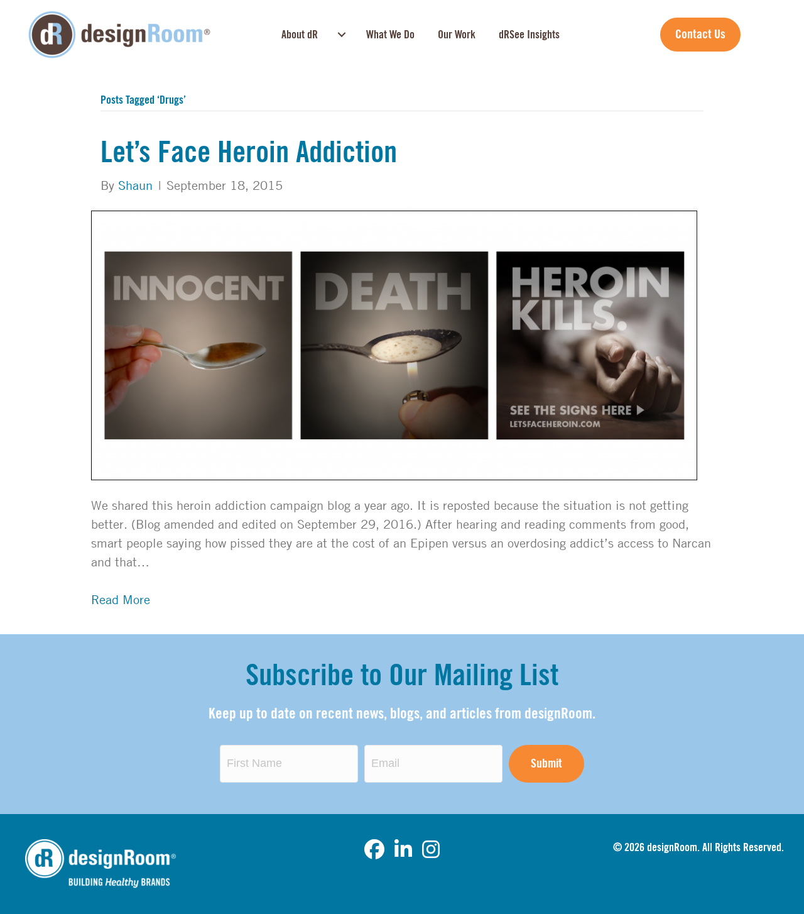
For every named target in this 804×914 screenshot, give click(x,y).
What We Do (390, 34)
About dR (299, 34)
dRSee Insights (529, 34)
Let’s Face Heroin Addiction (248, 153)
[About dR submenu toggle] (341, 34)
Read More (120, 599)
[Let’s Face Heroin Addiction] (394, 344)
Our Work (456, 34)
